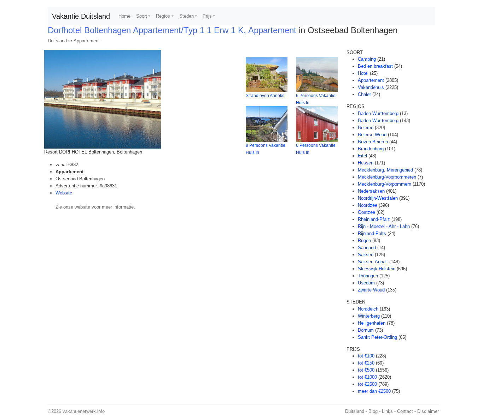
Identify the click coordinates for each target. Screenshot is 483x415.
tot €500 (366, 370)
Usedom (366, 282)
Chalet (364, 94)
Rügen (364, 240)
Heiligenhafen (371, 323)
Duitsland (57, 40)
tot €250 (366, 363)
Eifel (362, 155)
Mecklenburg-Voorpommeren (387, 177)
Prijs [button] (207, 16)
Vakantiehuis (371, 87)
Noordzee (367, 205)
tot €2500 (367, 384)
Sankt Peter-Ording (377, 337)
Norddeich (368, 309)
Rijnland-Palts (372, 233)
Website (64, 193)
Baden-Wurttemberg (378, 113)
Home (124, 16)
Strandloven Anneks (265, 95)
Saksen (365, 254)
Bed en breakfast (375, 66)
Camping (367, 59)
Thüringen (368, 275)
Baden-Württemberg (378, 120)
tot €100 (366, 356)
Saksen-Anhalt (373, 261)
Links (387, 411)
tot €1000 (367, 377)
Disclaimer (428, 411)
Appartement (87, 40)
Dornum (366, 330)
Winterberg (369, 316)
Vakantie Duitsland (81, 16)
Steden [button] (186, 16)
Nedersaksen (371, 191)
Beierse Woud (372, 134)
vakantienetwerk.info (84, 411)
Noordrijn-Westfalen (378, 198)
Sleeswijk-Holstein (376, 268)
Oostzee (366, 212)
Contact (405, 411)
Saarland (367, 247)
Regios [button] (163, 16)
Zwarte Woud (371, 290)
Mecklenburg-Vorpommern (384, 184)
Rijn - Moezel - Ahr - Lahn (384, 226)
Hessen (365, 163)
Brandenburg (371, 148)
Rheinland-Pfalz (374, 219)
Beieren (365, 127)
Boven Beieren (373, 141)
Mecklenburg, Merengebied (385, 170)
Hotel (363, 73)
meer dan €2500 (374, 391)
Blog (373, 411)
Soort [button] (141, 16)
